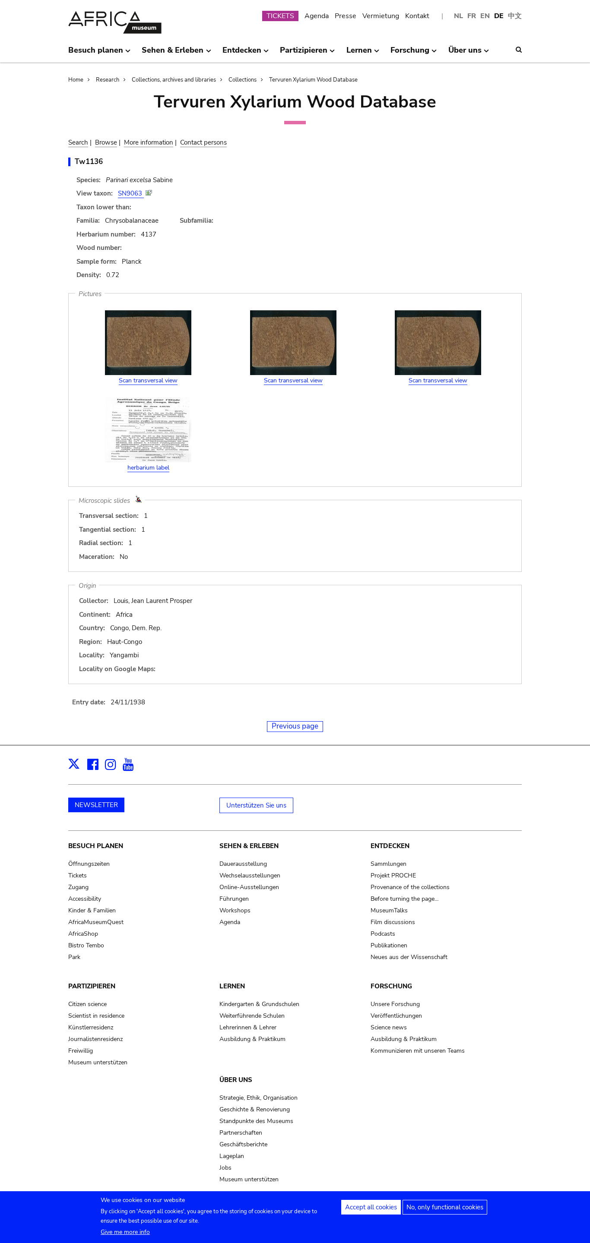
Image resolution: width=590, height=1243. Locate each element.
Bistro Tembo (86, 945)
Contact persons (203, 142)
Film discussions (393, 922)
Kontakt (417, 16)
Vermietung (380, 16)
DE (499, 16)
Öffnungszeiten (89, 864)
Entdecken (390, 846)
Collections (242, 80)
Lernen (232, 986)
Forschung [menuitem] (409, 53)
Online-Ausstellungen (249, 887)
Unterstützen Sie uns (256, 805)
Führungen (234, 899)
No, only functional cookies (444, 1207)
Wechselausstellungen (249, 875)
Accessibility (84, 899)
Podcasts (383, 934)
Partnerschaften (240, 1133)
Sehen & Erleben (249, 846)
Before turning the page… (405, 899)
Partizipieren (91, 986)
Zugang (78, 887)
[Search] (519, 49)
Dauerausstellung (243, 864)
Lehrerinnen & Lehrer (247, 1027)
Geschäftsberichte (243, 1144)
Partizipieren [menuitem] (303, 53)
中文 (515, 16)
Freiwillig (80, 1051)
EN (485, 16)
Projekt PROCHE (393, 875)
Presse (345, 16)
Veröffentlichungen (396, 1016)
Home (75, 80)
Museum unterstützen (97, 1062)
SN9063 (131, 193)
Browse (106, 142)
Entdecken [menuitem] (241, 53)
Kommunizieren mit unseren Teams (418, 1051)
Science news (389, 1027)
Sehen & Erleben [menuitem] (172, 53)
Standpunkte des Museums (256, 1121)
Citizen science (87, 1004)
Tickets (77, 875)
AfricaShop (83, 934)
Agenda (317, 16)
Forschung (391, 986)
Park (74, 957)
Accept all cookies (371, 1207)
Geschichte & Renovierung (254, 1109)
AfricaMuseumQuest (96, 922)
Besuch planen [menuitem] (95, 53)
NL (458, 16)
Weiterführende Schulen (252, 1016)
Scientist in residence (96, 1016)
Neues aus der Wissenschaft (409, 957)
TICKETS (280, 16)
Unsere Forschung (395, 1004)
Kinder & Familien (92, 910)
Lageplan (231, 1156)
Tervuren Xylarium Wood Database (313, 80)
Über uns (235, 1080)
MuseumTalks (389, 910)
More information (148, 142)
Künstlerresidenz (90, 1027)
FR (471, 16)
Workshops (235, 910)
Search (78, 142)
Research (107, 80)
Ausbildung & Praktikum (252, 1039)
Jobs (225, 1168)
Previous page (295, 726)
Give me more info (125, 1232)
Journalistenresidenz (95, 1039)
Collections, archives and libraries (174, 80)
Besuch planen (95, 846)
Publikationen (389, 945)
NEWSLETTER (96, 805)
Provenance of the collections (410, 887)
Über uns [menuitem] (465, 53)
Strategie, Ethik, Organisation (258, 1098)
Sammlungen (388, 864)
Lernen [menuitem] (359, 53)
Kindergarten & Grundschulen (259, 1004)
